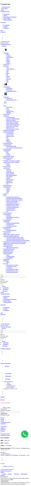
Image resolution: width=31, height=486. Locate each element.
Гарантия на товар (5, 435)
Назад (8, 383)
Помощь (3, 431)
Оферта (2, 472)
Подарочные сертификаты (9, 17)
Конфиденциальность (6, 470)
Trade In (5, 15)
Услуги (2, 420)
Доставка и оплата (5, 433)
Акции (2, 419)
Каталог (3, 418)
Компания (3, 423)
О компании (6, 25)
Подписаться (4, 413)
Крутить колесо (4, 481)
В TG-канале (4, 8)
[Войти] (1, 358)
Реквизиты (6, 28)
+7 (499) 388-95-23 (5, 7)
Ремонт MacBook (7, 19)
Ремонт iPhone (7, 18)
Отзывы (5, 26)
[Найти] (2, 284)
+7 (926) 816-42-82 (5, 41)
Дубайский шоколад (6, 422)
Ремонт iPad (6, 14)
